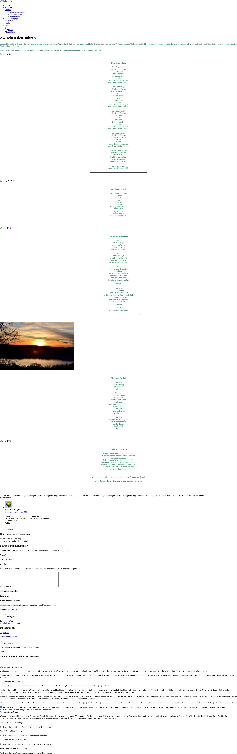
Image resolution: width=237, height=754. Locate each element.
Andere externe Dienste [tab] (9, 712)
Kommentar (5, 587)
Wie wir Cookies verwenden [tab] (11, 667)
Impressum (4, 633)
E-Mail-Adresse (7, 559)
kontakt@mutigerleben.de (10, 623)
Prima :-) (3, 652)
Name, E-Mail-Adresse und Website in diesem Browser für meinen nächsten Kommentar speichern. (41, 569)
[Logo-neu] (7, 1)
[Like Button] (6, 527)
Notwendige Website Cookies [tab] (11, 682)
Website (3, 564)
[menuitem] (121, 5)
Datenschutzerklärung (8, 637)
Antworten (9, 529)
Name (3, 555)
